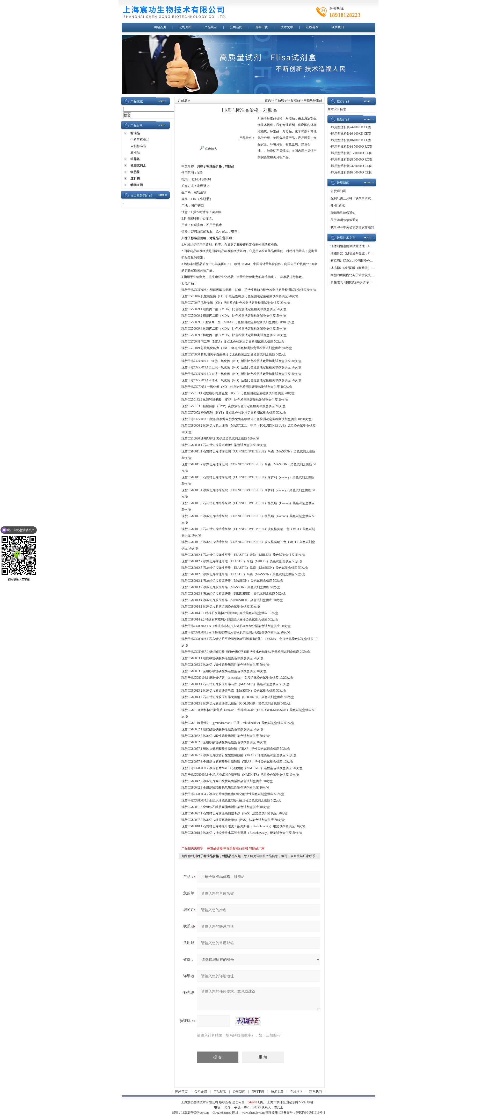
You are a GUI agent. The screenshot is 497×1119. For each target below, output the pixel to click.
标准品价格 (215, 848)
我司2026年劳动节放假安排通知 (352, 227)
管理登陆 (271, 1112)
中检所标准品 (139, 139)
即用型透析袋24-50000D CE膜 (351, 166)
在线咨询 (312, 27)
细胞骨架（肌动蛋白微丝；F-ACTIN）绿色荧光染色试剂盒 (371, 253)
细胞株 (135, 172)
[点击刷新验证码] (248, 1021)
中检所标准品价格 (235, 848)
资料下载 (261, 27)
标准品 (135, 133)
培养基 (135, 159)
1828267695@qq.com (195, 1112)
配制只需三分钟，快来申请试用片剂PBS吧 (360, 198)
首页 (268, 100)
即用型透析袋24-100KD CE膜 (351, 127)
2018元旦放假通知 (343, 213)
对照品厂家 (257, 848)
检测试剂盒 (138, 165)
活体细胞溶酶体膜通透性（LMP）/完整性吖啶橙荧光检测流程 (373, 246)
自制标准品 (138, 146)
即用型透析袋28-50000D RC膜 (351, 159)
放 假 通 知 (338, 205)
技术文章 (287, 27)
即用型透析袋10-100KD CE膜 (351, 140)
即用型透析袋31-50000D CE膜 (351, 153)
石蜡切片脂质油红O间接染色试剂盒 (355, 260)
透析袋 (135, 178)
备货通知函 (338, 191)
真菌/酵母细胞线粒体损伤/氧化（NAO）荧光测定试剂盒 (369, 282)
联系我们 (337, 27)
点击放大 (210, 148)
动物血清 (136, 185)
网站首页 (160, 27)
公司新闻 (236, 27)
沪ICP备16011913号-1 (310, 1112)
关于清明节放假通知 (345, 220)
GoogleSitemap (222, 1112)
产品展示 (210, 27)
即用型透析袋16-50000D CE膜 (351, 172)
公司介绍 (185, 27)
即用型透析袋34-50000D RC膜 (351, 146)
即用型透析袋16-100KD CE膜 (351, 133)
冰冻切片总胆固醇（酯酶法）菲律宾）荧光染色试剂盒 (368, 268)
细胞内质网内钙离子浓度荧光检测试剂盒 (358, 275)
